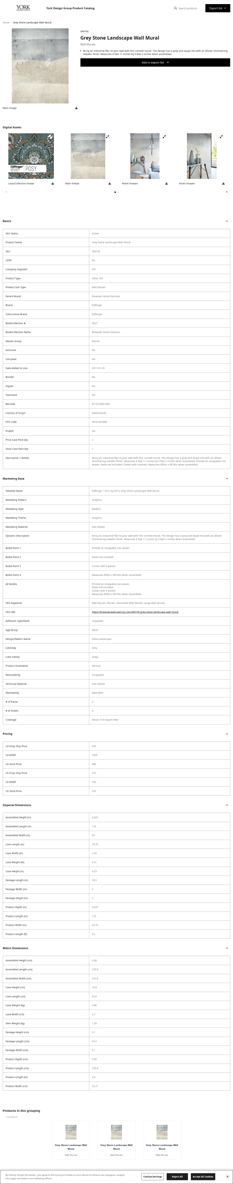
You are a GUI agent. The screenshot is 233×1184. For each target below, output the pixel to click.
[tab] (115, 192)
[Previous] (6, 191)
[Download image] (76, 108)
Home (6, 22)
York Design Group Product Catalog (70, 8)
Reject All (177, 1176)
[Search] (175, 8)
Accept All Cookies (203, 1176)
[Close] (227, 1176)
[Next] (226, 191)
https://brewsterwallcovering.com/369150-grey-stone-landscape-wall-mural (135, 612)
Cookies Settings (152, 1176)
